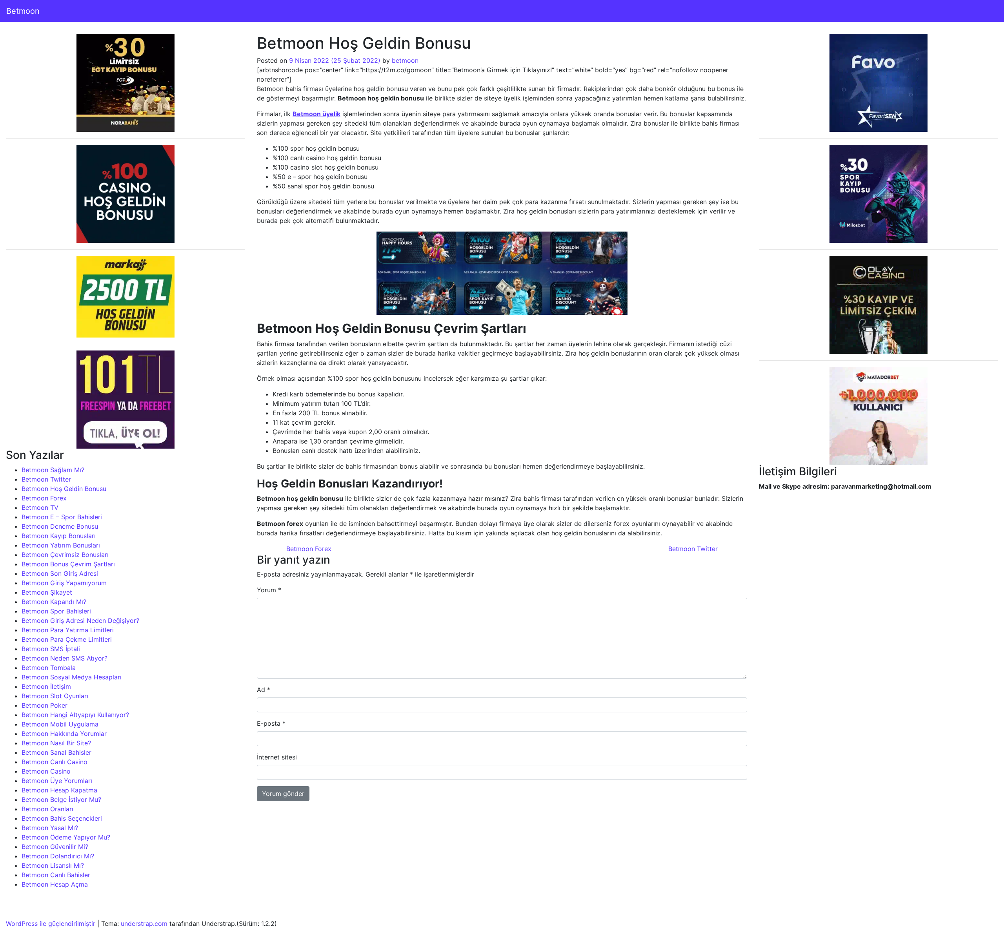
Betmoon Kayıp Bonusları (59, 536)
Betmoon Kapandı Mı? (54, 602)
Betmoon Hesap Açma (55, 884)
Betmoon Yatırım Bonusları (61, 545)
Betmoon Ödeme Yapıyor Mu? (66, 837)
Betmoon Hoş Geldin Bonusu (64, 489)
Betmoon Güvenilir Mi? (55, 847)
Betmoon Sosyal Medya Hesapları (72, 677)
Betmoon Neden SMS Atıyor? (64, 658)
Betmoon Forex (44, 498)
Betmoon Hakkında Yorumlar (64, 733)
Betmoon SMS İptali (51, 649)
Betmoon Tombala (49, 668)
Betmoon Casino (46, 771)
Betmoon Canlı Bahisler (56, 875)
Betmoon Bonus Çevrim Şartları (68, 564)
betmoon (405, 60)
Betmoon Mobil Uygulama (60, 724)
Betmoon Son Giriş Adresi (60, 573)
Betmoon (23, 11)
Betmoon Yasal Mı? (50, 828)
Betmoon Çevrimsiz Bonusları (65, 555)
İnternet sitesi (277, 757)
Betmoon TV (40, 507)
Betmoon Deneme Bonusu (60, 526)
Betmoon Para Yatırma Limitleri (68, 630)
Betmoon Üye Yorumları (57, 781)
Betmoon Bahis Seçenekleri (62, 818)
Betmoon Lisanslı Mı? (53, 865)
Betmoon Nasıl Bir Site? (56, 743)
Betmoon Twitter (46, 479)
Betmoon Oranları (47, 809)
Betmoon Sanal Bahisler (56, 752)
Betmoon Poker (44, 705)
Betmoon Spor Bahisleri (56, 611)
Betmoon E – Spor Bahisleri (62, 517)
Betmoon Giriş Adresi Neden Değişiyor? (80, 620)
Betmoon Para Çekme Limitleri (67, 639)
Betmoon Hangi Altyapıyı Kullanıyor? (75, 715)
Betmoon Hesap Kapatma (59, 790)
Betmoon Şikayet (47, 592)
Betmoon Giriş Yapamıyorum (64, 583)
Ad (263, 690)
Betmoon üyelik (316, 114)
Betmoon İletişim (46, 686)
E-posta (271, 723)
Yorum (269, 590)
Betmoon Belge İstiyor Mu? (61, 799)
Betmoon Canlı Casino (54, 762)
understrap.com (144, 923)
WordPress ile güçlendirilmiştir (50, 923)
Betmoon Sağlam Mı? (53, 470)
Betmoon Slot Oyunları (55, 696)
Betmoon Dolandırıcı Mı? (58, 856)
